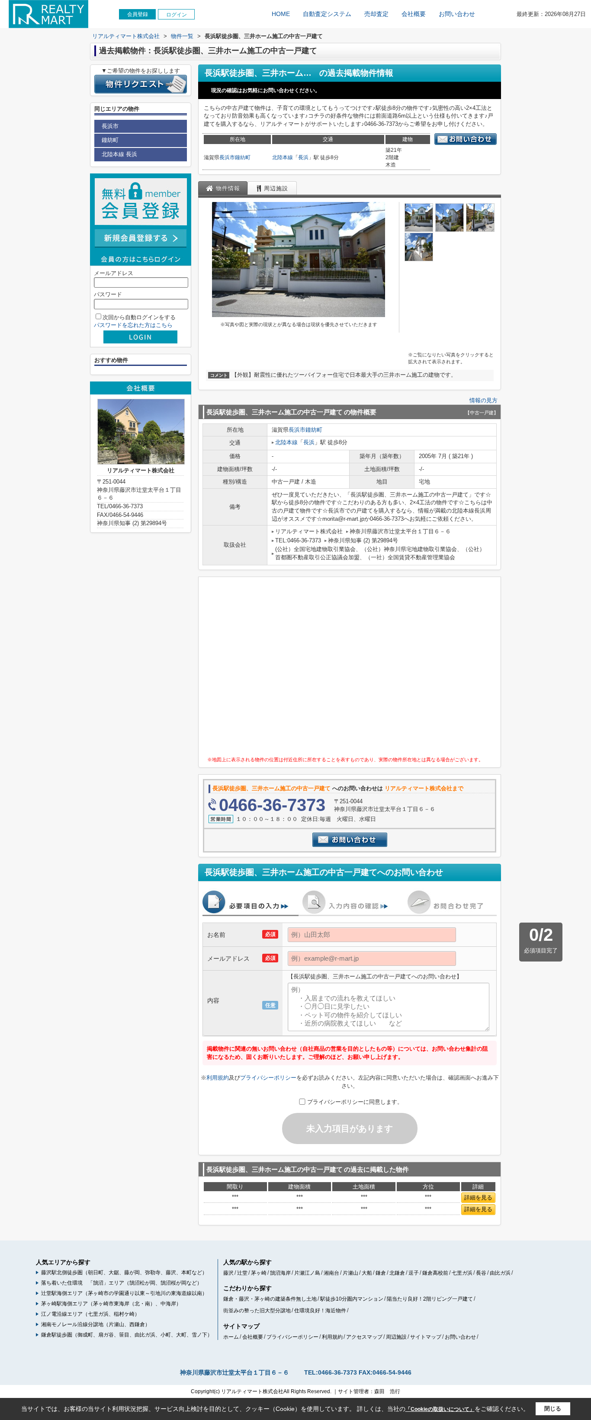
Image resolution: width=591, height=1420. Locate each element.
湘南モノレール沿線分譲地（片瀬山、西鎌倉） (95, 1324)
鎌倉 (381, 1273)
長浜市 (227, 157)
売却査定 (376, 13)
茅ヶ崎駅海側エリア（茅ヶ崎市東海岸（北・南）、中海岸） (111, 1304)
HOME (281, 13)
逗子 (413, 1273)
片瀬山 (350, 1273)
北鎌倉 (397, 1273)
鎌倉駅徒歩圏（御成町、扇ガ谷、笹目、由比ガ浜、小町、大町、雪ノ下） (126, 1335)
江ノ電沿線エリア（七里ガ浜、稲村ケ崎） (90, 1314)
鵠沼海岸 (280, 1273)
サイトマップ (425, 1337)
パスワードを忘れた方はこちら (133, 325)
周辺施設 (396, 1337)
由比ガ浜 (500, 1273)
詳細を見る (478, 1197)
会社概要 (413, 13)
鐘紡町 (243, 157)
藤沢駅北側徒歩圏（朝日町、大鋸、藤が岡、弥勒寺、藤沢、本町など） (124, 1272)
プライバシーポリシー (268, 1077)
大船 (367, 1273)
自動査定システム (327, 13)
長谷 (481, 1273)
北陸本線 (282, 157)
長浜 (303, 157)
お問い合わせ (457, 13)
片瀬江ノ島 (307, 1273)
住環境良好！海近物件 (320, 1311)
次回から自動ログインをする (139, 317)
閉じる (552, 1408)
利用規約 (217, 1077)
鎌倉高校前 (435, 1273)
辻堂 (242, 1273)
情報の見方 (483, 400)
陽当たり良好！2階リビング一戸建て (430, 1299)
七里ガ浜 (462, 1273)
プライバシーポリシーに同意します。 (355, 1102)
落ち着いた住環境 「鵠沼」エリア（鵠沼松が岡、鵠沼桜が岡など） (121, 1283)
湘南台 (331, 1273)
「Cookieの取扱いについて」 (440, 1409)
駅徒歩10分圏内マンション (351, 1299)
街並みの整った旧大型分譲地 (257, 1311)
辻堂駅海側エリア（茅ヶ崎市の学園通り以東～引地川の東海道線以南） (124, 1293)
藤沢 (228, 1273)
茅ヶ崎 (259, 1273)
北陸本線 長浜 (119, 154)
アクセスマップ (364, 1337)
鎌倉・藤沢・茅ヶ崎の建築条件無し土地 (270, 1299)
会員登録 (137, 14)
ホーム (231, 1337)
